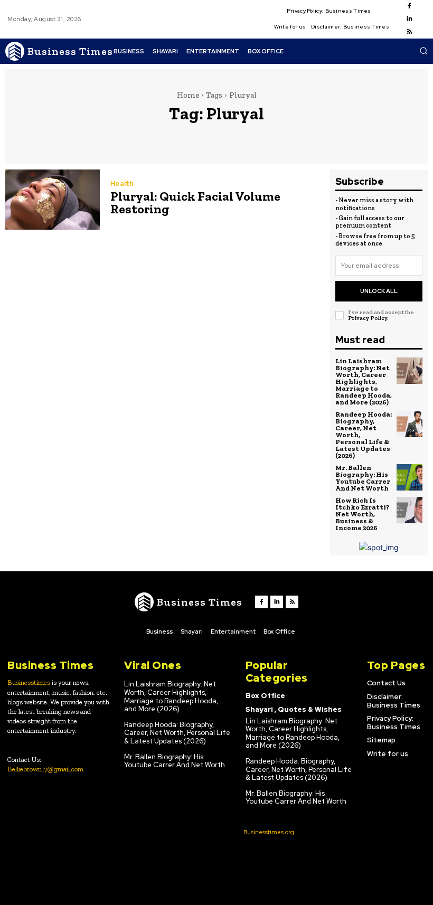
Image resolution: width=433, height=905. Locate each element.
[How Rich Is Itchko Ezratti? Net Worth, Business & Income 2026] (410, 510)
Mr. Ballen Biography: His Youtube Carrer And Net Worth (362, 478)
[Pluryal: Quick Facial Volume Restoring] (52, 199)
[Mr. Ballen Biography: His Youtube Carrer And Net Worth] (410, 477)
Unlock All (379, 291)
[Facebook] (409, 6)
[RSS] (409, 32)
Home (188, 95)
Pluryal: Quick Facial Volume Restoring (195, 202)
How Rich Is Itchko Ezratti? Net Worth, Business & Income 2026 (362, 514)
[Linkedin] (409, 19)
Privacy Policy (367, 318)
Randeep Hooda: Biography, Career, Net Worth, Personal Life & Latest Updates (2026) (177, 733)
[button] (423, 50)
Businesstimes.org (268, 832)
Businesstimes (28, 682)
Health (122, 183)
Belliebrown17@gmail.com (45, 769)
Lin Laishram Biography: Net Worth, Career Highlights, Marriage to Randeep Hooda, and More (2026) (363, 381)
